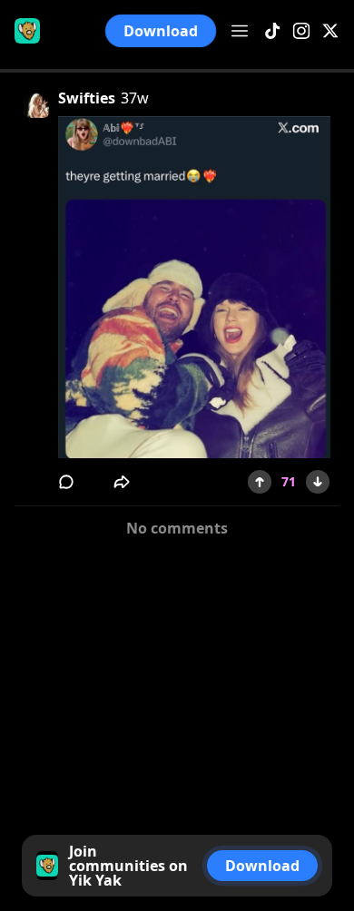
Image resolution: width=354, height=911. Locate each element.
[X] (330, 31)
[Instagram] (301, 31)
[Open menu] (239, 31)
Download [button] (160, 31)
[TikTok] (272, 31)
